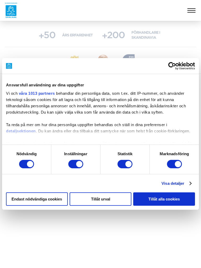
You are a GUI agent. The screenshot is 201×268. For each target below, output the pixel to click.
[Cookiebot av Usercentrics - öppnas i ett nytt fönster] (172, 66)
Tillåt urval (100, 199)
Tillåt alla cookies (164, 199)
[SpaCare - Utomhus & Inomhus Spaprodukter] (11, 10)
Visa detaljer (172, 183)
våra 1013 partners (37, 93)
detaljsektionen (21, 131)
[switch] (75, 164)
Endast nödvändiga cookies (37, 199)
